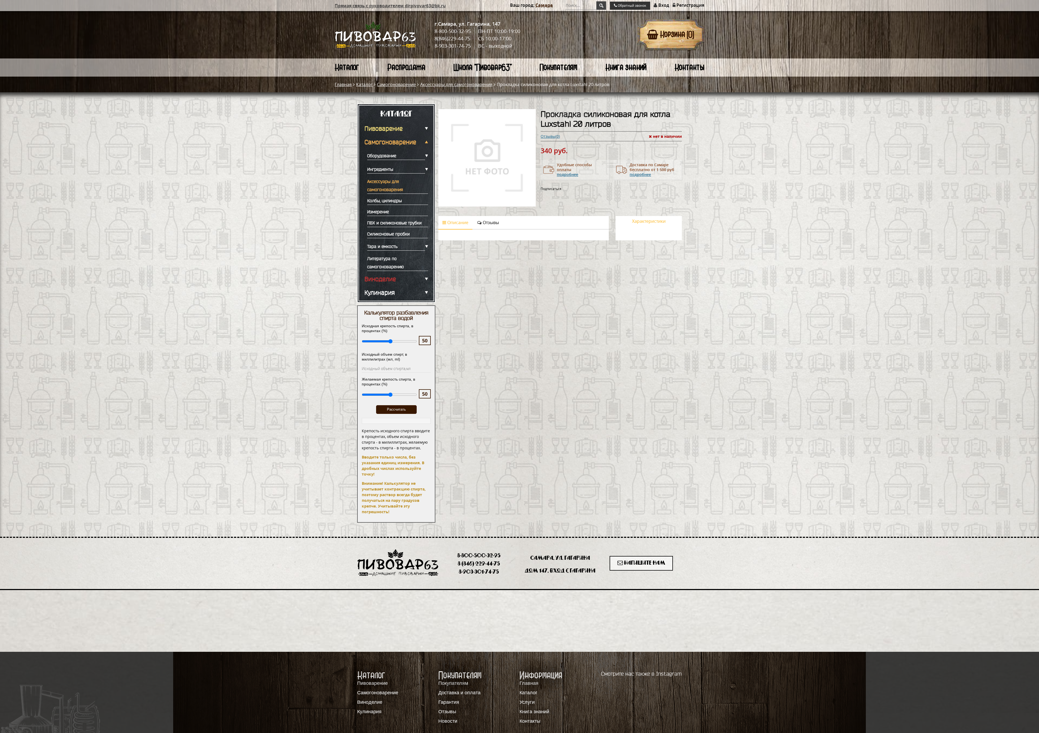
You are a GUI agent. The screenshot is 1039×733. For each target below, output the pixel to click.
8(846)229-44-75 (452, 38)
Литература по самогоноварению (385, 262)
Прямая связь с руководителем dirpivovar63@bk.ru (390, 6)
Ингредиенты (380, 169)
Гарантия (448, 702)
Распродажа (406, 67)
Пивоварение (383, 128)
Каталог (347, 67)
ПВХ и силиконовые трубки (394, 222)
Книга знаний (625, 67)
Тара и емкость (382, 246)
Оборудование (381, 155)
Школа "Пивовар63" (482, 67)
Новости (447, 721)
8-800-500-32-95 (453, 31)
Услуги (527, 702)
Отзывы (490, 222)
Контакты (689, 67)
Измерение (378, 211)
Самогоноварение (396, 84)
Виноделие (380, 279)
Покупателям (558, 67)
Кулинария (379, 292)
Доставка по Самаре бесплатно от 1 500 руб (652, 169)
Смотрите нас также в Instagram (641, 674)
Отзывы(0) (550, 136)
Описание (457, 222)
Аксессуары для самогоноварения (456, 84)
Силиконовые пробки (388, 233)
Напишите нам (644, 563)
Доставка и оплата (459, 692)
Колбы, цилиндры (384, 200)
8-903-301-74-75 (453, 45)
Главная (343, 84)
